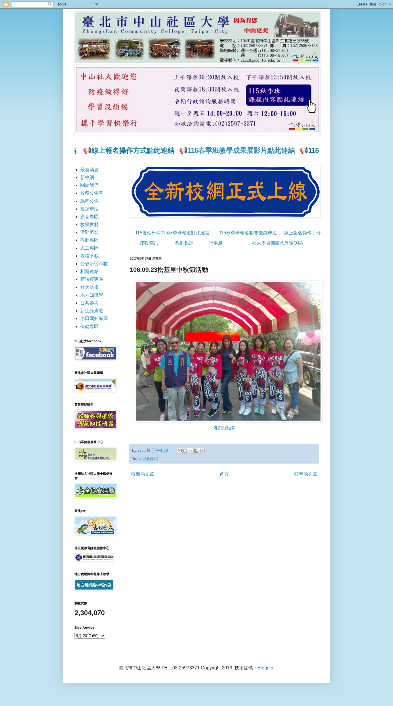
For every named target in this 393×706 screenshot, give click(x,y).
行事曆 (216, 242)
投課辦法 (89, 208)
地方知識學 (91, 295)
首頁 (224, 474)
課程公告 (89, 201)
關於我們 (89, 185)
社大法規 (89, 287)
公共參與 (89, 302)
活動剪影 (89, 232)
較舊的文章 (305, 474)
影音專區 (89, 216)
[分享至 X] (191, 450)
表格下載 (89, 255)
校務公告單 (91, 193)
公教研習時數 (94, 263)
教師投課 (184, 242)
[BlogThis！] (185, 450)
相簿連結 (224, 428)
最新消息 (89, 169)
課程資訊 (149, 242)
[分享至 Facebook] (196, 450)
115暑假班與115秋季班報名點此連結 (172, 232)
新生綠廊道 (91, 310)
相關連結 (89, 271)
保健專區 (89, 326)
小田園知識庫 (94, 318)
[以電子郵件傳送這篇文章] (180, 450)
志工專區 (89, 248)
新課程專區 (91, 279)
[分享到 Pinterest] (202, 450)
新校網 (87, 177)
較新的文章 (142, 474)
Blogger (265, 667)
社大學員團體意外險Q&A (277, 242)
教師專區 (89, 240)
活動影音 (151, 458)
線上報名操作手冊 (302, 232)
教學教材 (89, 224)
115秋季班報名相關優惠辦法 (248, 232)
